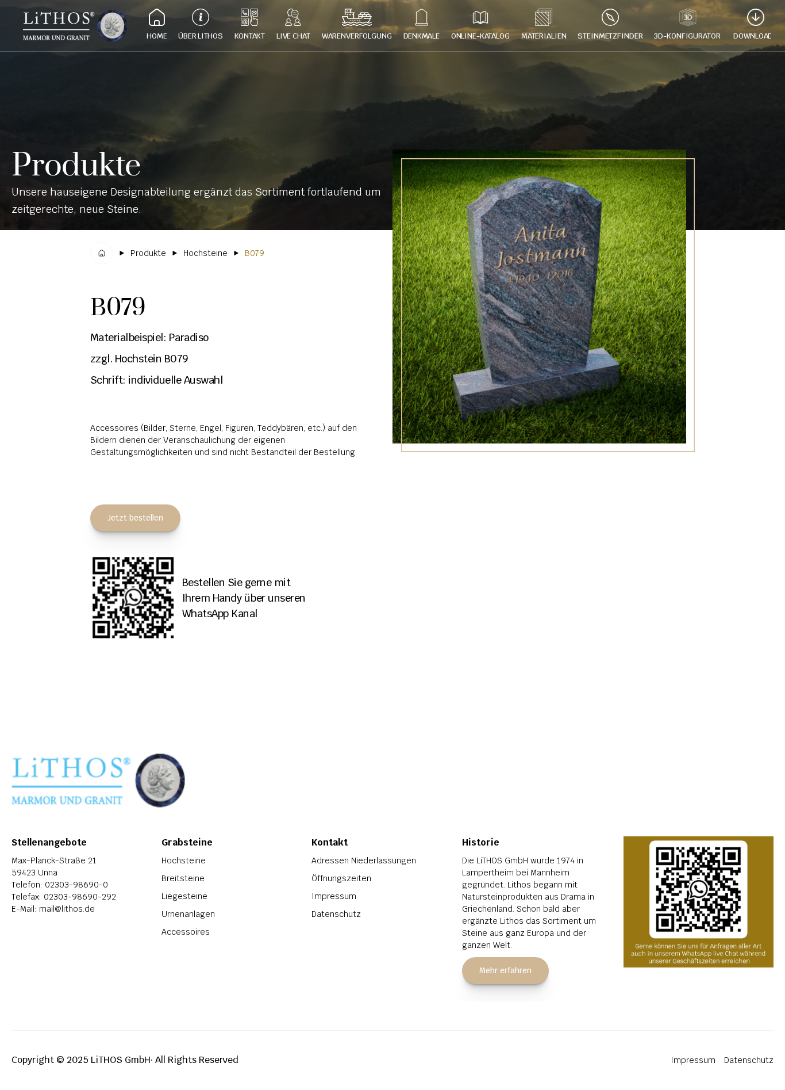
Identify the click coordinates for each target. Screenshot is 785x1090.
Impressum (333, 896)
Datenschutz (336, 914)
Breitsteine (183, 878)
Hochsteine (183, 860)
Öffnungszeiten (341, 878)
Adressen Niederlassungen (363, 860)
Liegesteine (184, 896)
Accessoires (185, 932)
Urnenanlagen (188, 914)
